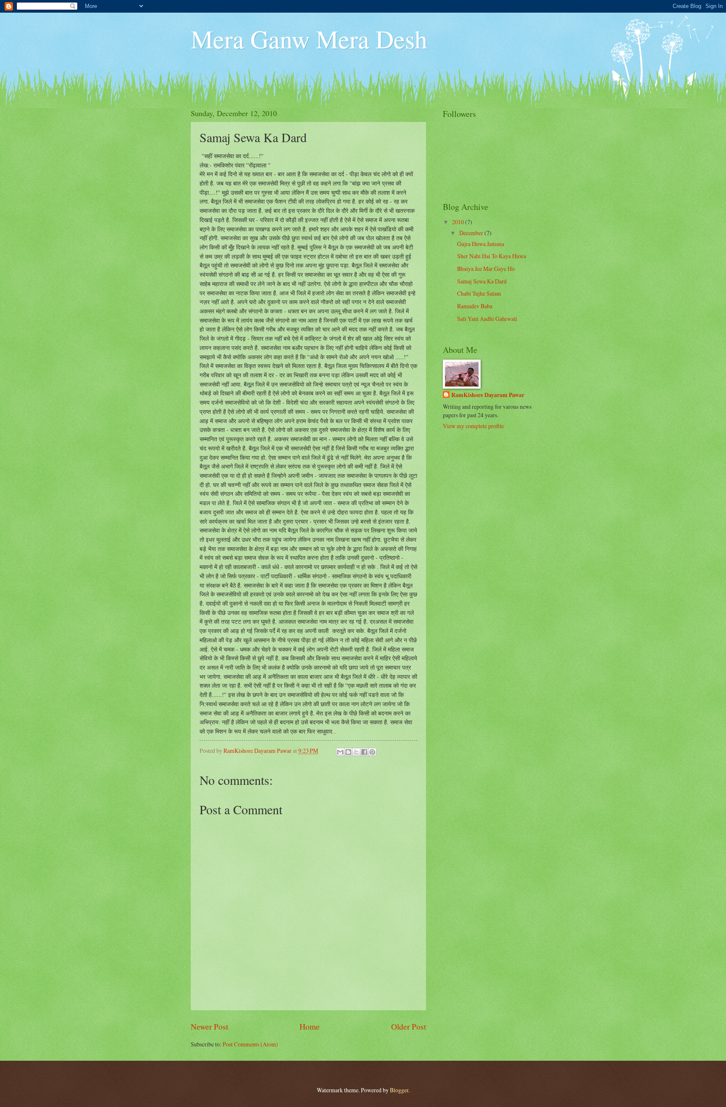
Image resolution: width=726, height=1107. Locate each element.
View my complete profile (473, 426)
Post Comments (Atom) (250, 1044)
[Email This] (340, 752)
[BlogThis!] (348, 752)
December (471, 233)
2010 (458, 222)
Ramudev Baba (474, 306)
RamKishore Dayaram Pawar (487, 395)
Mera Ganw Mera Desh (309, 39)
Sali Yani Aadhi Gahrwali (487, 319)
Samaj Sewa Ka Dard (482, 281)
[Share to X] (356, 752)
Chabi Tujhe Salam (479, 293)
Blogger (399, 1090)
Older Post (408, 1026)
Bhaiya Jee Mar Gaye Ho (486, 269)
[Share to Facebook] (364, 752)
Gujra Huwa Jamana (480, 244)
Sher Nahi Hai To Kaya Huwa (491, 256)
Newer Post (209, 1026)
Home (310, 1026)
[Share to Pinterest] (372, 752)
